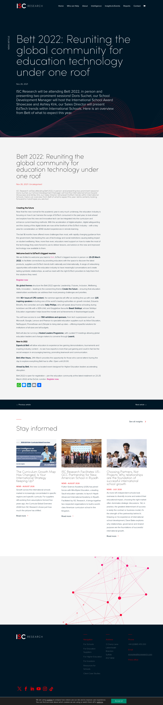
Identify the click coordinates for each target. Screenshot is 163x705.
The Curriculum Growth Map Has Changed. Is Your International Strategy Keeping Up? (36, 476)
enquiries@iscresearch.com (140, 654)
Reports (126, 6)
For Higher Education (92, 656)
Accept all (119, 701)
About (85, 6)
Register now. (53, 379)
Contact (137, 6)
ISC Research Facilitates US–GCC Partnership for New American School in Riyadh (81, 474)
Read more (21, 516)
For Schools (88, 644)
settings (100, 702)
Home (61, 6)
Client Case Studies (91, 673)
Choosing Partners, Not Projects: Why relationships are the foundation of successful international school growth (125, 477)
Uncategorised (35, 184)
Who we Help (73, 6)
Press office (133, 660)
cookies (50, 700)
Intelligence (96, 6)
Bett (52, 257)
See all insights (136, 421)
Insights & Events (112, 6)
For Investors (89, 661)
